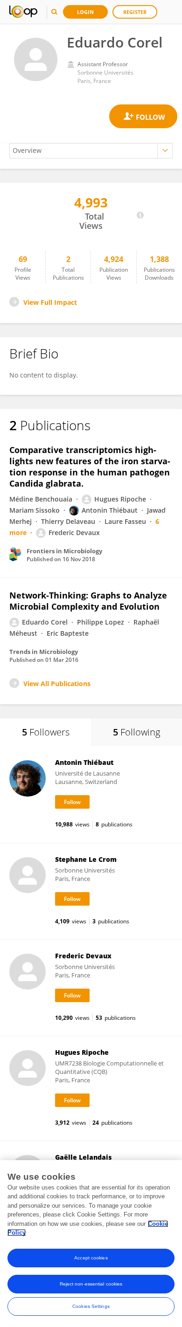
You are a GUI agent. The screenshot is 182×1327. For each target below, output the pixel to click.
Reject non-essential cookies (91, 1283)
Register (135, 11)
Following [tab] (136, 732)
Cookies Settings (91, 1306)
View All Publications (57, 683)
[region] (91, 1243)
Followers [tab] (46, 732)
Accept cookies (90, 1257)
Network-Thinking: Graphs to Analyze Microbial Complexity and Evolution (88, 601)
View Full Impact (50, 302)
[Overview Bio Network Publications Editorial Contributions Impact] (91, 150)
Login (85, 11)
